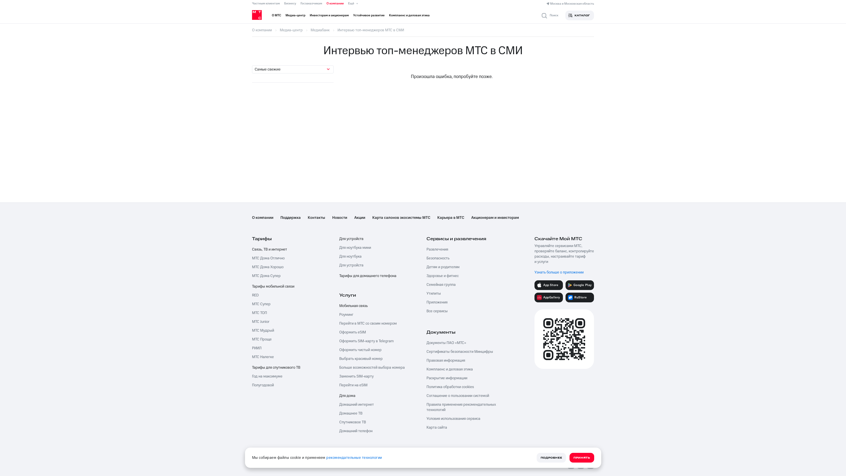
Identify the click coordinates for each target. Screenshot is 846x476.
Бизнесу (290, 3)
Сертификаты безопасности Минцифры (460, 351)
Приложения (437, 302)
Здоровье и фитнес (443, 276)
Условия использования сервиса (453, 418)
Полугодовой (263, 385)
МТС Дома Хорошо (268, 267)
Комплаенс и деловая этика (450, 369)
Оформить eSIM (352, 332)
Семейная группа (441, 284)
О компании (335, 3)
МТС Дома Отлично (268, 258)
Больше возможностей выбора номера (372, 367)
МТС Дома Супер (266, 276)
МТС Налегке (263, 357)
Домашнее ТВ (350, 413)
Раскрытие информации (447, 378)
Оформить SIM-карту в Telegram (366, 341)
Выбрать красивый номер (361, 358)
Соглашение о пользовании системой (458, 395)
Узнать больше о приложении (559, 272)
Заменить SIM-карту (356, 376)
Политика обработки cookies (450, 387)
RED (255, 295)
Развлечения (437, 249)
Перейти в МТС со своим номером (368, 323)
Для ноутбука (350, 256)
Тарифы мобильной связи (273, 286)
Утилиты (434, 293)
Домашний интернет (356, 404)
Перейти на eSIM (353, 385)
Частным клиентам (266, 3)
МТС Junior (260, 321)
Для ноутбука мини (355, 247)
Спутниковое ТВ (352, 422)
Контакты (316, 217)
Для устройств (351, 239)
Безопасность (438, 258)
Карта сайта (437, 427)
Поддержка (290, 217)
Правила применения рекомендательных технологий (461, 407)
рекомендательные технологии (354, 457)
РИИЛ (257, 348)
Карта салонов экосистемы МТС (401, 217)
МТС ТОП (259, 313)
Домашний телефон (356, 431)
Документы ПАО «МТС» (446, 343)
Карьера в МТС (450, 217)
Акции (359, 217)
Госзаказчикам (311, 3)
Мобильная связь (353, 306)
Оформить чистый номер (360, 350)
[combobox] (293, 69)
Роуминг (346, 314)
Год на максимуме (267, 376)
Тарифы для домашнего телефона (367, 276)
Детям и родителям (443, 267)
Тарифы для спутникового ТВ (276, 367)
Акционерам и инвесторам (495, 217)
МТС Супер (261, 304)
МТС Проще (262, 339)
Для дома (347, 395)
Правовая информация (446, 360)
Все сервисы (437, 311)
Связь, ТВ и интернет (269, 249)
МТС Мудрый (263, 330)
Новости (339, 217)
